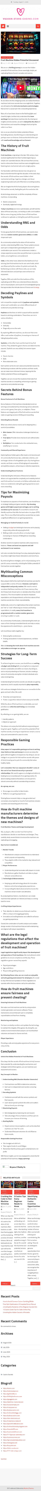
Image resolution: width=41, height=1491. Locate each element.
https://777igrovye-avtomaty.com (14, 1434)
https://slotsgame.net (10, 1443)
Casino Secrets (7, 57)
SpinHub (3, 1459)
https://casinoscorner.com (11, 1437)
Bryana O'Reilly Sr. (19, 63)
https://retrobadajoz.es (10, 1391)
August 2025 (7, 1343)
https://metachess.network (12, 1421)
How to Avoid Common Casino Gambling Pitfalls (18, 1301)
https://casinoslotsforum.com (12, 1432)
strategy (36, 287)
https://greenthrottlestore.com (13, 1423)
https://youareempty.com (11, 1404)
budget (11, 527)
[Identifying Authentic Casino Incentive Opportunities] (34, 1184)
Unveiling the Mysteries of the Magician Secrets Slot (20, 1307)
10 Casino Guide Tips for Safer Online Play (17, 1309)
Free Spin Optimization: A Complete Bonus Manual (19, 1304)
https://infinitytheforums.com (12, 1396)
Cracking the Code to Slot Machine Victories (6, 1200)
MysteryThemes (29, 1488)
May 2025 (6, 1356)
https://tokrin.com (9, 1388)
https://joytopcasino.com (11, 1410)
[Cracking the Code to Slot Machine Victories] (7, 1184)
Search (13, 1285)
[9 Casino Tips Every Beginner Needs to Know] (20, 1184)
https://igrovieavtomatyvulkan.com (14, 1440)
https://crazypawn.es (10, 1407)
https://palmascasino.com (11, 1415)
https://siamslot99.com (10, 1429)
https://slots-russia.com (10, 1448)
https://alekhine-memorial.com (13, 1402)
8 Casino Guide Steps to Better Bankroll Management (7, 1283)
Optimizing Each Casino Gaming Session (36, 1283)
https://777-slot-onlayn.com (12, 1451)
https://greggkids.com (10, 1399)
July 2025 (6, 1347)
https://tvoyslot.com (9, 1445)
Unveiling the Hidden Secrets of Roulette (16, 1312)
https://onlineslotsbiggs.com (12, 1413)
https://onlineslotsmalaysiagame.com (15, 1426)
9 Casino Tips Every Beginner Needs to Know (20, 1201)
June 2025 (6, 1352)
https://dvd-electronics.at (11, 1418)
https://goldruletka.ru (10, 1394)
